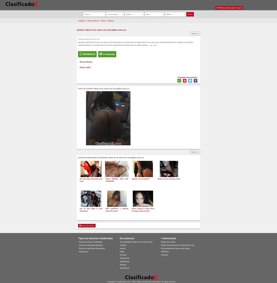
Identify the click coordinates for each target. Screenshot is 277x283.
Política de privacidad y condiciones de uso (177, 245)
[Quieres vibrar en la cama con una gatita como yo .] (108, 118)
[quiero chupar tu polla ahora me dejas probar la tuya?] (143, 203)
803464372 (88, 54)
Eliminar (123, 265)
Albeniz (111, 21)
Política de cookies (168, 242)
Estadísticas (124, 261)
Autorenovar (83, 252)
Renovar (123, 255)
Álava (103, 21)
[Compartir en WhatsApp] (179, 81)
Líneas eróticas (93, 21)
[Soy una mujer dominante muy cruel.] (91, 173)
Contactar (108, 54)
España (81, 21)
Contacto (164, 255)
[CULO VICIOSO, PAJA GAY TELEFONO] (117, 169)
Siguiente (194, 33)
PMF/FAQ (165, 252)
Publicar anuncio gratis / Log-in (230, 8)
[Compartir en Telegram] (190, 81)
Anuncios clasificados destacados (92, 248)
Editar (122, 252)
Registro (123, 245)
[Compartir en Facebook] (195, 81)
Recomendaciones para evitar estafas (175, 248)
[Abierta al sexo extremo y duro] (169, 173)
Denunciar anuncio (87, 226)
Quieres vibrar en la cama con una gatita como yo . (102, 30)
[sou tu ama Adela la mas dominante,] (91, 203)
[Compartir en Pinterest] (185, 81)
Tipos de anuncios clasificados (90, 242)
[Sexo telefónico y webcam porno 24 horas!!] (117, 203)
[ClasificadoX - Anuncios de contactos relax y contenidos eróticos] (141, 277)
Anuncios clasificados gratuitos (91, 245)
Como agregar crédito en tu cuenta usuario (136, 242)
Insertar (123, 248)
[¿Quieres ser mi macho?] (143, 173)
